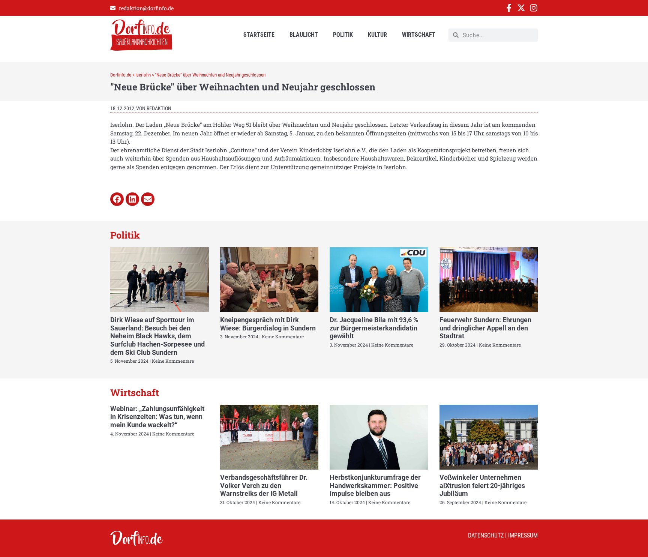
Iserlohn (143, 75)
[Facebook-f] (509, 8)
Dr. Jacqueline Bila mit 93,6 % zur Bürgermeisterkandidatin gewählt (374, 328)
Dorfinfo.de (120, 75)
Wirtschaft (418, 34)
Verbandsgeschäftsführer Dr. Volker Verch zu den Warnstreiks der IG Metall (264, 485)
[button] (117, 199)
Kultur (377, 34)
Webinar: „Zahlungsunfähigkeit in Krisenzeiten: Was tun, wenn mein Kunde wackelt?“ (157, 417)
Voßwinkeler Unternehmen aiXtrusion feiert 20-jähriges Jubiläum (482, 485)
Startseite (258, 34)
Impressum (523, 535)
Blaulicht (304, 34)
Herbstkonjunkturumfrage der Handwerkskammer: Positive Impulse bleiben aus (375, 485)
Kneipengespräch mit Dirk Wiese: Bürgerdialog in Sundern (268, 324)
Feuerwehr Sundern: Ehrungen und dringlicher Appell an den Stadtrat (485, 328)
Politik (343, 34)
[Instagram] (534, 8)
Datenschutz (486, 535)
